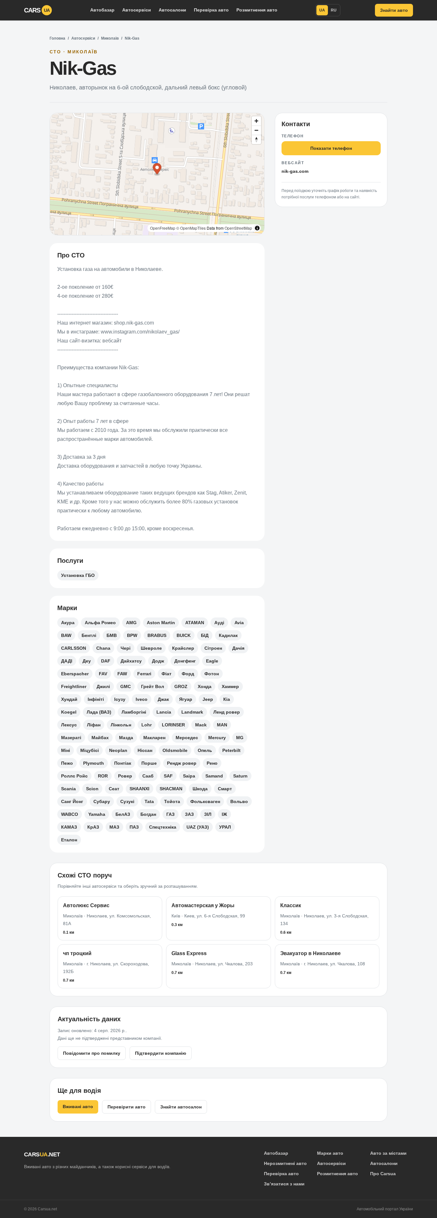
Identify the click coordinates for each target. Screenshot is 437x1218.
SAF (168, 775)
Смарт (225, 788)
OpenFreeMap (162, 228)
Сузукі (127, 801)
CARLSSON (73, 648)
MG (239, 737)
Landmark (192, 712)
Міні (65, 750)
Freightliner (73, 686)
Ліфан (93, 724)
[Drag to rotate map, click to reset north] (256, 139)
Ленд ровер (226, 712)
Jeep (208, 699)
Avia (239, 622)
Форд (188, 673)
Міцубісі (89, 750)
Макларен (154, 737)
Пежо (67, 763)
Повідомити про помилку (91, 1053)
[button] (157, 169)
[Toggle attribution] (257, 228)
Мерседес (187, 737)
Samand (214, 775)
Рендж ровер (181, 763)
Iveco (141, 699)
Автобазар (102, 9)
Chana (103, 648)
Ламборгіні (134, 712)
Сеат (114, 788)
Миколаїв (110, 38)
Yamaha (96, 814)
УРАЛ (225, 827)
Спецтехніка (162, 827)
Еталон (69, 839)
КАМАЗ (69, 827)
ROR (103, 775)
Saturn (240, 775)
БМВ (112, 635)
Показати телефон (331, 148)
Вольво (239, 801)
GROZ (180, 686)
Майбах (100, 737)
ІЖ (224, 814)
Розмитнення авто (256, 9)
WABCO (69, 814)
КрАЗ (93, 827)
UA (322, 10)
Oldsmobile (175, 750)
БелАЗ (122, 814)
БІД (205, 635)
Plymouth (93, 763)
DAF (105, 660)
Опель (205, 750)
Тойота (172, 801)
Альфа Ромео (100, 622)
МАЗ (114, 827)
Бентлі (89, 635)
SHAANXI (139, 788)
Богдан (148, 814)
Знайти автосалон (181, 1106)
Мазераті (71, 737)
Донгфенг (185, 660)
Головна (57, 38)
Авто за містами (388, 1153)
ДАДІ (66, 660)
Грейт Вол (152, 686)
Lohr (146, 724)
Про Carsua (383, 1173)
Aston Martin (161, 622)
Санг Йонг (72, 801)
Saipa (189, 775)
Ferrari (144, 673)
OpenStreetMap (238, 228)
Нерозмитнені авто (285, 1163)
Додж (158, 660)
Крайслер (183, 648)
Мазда (126, 737)
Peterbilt (231, 750)
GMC (125, 686)
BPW (132, 635)
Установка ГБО (78, 575)
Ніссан (145, 750)
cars (37, 10)
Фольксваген (205, 801)
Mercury (217, 737)
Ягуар (185, 699)
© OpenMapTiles (191, 228)
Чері (126, 648)
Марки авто (330, 1153)
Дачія (238, 648)
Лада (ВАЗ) (99, 712)
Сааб (148, 775)
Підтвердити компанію (160, 1053)
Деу (87, 660)
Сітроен (213, 648)
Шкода (200, 788)
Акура (68, 622)
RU (334, 10)
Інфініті (96, 699)
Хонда (204, 686)
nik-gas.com (295, 171)
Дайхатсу (131, 660)
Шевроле (151, 648)
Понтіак (122, 763)
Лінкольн (121, 724)
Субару (101, 801)
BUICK (184, 635)
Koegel (68, 712)
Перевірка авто (211, 9)
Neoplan (118, 750)
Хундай (69, 699)
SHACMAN (171, 788)
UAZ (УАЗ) (198, 827)
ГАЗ (170, 814)
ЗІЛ (207, 814)
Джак (163, 699)
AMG (131, 622)
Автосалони (172, 9)
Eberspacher (75, 673)
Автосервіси (136, 9)
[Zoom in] (256, 121)
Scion (92, 788)
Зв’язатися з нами (284, 1183)
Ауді (219, 622)
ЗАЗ (189, 814)
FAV (103, 673)
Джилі (103, 686)
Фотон (211, 673)
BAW (66, 635)
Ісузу (119, 699)
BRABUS (156, 635)
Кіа (226, 699)
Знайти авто (394, 10)
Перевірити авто (126, 1106)
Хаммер (230, 686)
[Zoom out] (256, 130)
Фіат (166, 673)
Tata (149, 801)
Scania (68, 788)
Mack (201, 724)
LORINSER (173, 724)
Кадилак (228, 635)
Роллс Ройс (74, 775)
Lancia (163, 712)
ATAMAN (194, 622)
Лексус (69, 724)
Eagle (212, 660)
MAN (222, 724)
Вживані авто (78, 1106)
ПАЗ (134, 827)
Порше (149, 763)
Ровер (125, 775)
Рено (212, 763)
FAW (122, 673)
